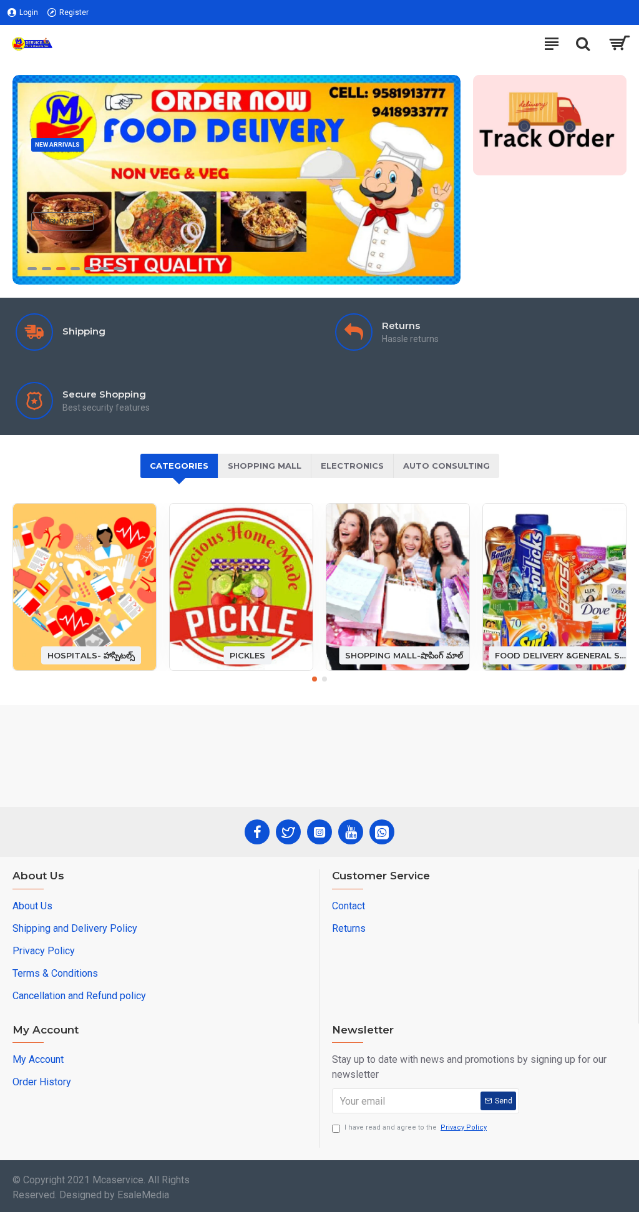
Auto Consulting (446, 466)
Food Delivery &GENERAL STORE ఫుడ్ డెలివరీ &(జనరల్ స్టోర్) (561, 655)
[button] (314, 679)
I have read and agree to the (415, 1127)
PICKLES (247, 655)
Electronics (352, 466)
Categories (179, 466)
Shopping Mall (264, 466)
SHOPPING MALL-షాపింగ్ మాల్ (404, 655)
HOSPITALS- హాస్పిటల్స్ (91, 655)
